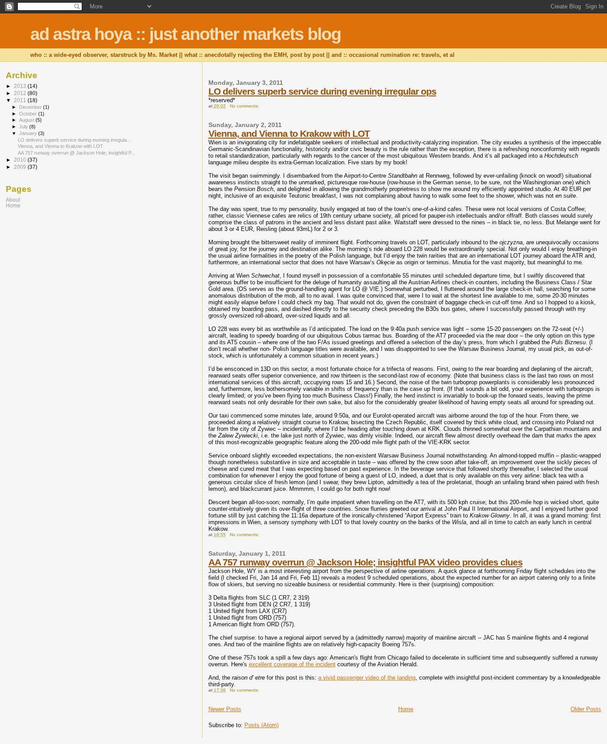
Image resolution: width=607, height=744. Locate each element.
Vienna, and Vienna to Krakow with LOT (289, 133)
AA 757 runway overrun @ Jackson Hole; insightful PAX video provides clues (365, 562)
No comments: (244, 105)
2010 (21, 160)
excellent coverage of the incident (292, 664)
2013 (21, 86)
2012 (21, 93)
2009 (21, 167)
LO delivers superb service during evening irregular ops (322, 91)
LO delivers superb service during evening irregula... (74, 140)
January (28, 133)
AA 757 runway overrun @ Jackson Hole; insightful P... (76, 152)
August (27, 120)
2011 (21, 100)
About (13, 200)
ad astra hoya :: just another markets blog (185, 34)
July (24, 126)
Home (405, 709)
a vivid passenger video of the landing (366, 677)
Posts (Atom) (261, 725)
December (31, 107)
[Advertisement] (61, 278)
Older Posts (586, 709)
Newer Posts (224, 709)
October (28, 113)
